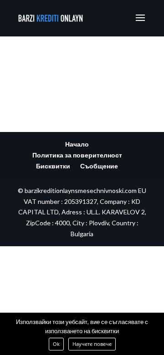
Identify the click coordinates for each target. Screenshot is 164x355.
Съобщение (99, 166)
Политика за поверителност (77, 155)
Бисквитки (53, 166)
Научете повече (92, 343)
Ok (56, 343)
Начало (77, 144)
